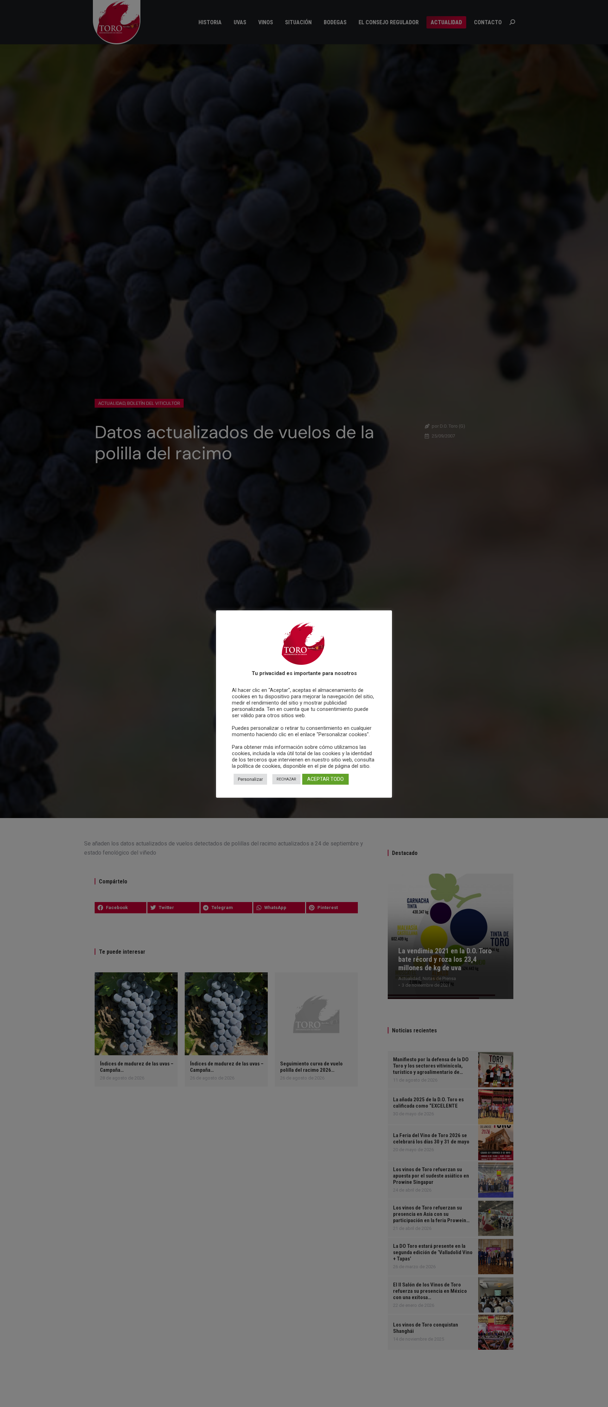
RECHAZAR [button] (286, 779)
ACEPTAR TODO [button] (325, 779)
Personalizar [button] (250, 779)
